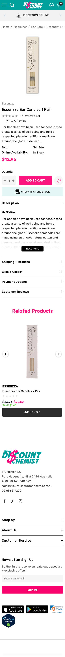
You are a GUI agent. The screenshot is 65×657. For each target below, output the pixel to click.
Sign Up (32, 590)
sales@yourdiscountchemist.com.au (27, 486)
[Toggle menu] (4, 5)
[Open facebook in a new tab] (4, 501)
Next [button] (58, 354)
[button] (56, 609)
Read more (32, 249)
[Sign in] (51, 5)
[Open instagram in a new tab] (20, 501)
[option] (32, 15)
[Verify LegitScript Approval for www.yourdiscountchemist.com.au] (8, 620)
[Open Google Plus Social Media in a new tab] (12, 501)
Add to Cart (32, 412)
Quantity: (8, 171)
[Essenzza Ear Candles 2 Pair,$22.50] (32, 351)
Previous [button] (5, 354)
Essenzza (8, 103)
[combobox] (12, 5)
